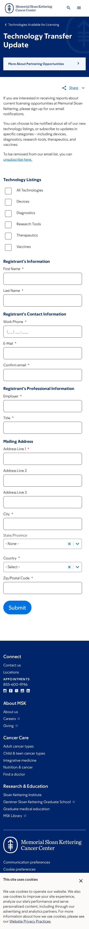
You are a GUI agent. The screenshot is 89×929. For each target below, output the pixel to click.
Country (10, 558)
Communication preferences (26, 862)
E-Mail (8, 343)
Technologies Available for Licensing (33, 24)
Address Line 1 (15, 449)
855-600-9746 (15, 684)
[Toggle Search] (68, 8)
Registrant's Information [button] (26, 261)
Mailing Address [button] (18, 441)
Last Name (12, 291)
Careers (10, 719)
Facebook (10, 690)
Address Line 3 (15, 492)
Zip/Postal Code (16, 578)
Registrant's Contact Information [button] (34, 314)
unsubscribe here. (17, 159)
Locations (11, 672)
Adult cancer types (18, 746)
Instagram (5, 690)
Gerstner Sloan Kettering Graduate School (37, 802)
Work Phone (13, 322)
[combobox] (42, 544)
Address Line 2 (15, 471)
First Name (12, 269)
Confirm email (15, 365)
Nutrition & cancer (18, 767)
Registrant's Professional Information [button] (38, 388)
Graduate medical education (26, 809)
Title (7, 418)
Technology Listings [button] (22, 179)
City (7, 514)
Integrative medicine (19, 760)
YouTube (22, 690)
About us (10, 712)
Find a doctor (14, 774)
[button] (44, 64)
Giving (8, 726)
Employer (11, 396)
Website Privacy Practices (30, 921)
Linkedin (28, 690)
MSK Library (13, 816)
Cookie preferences (19, 869)
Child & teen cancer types (24, 753)
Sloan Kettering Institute (22, 795)
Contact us (12, 665)
